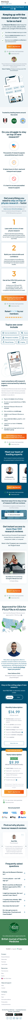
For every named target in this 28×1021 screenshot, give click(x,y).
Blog (2, 973)
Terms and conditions (6, 999)
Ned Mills (14, 841)
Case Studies (4, 964)
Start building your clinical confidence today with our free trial (14, 436)
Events (2, 975)
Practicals (3, 961)
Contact (3, 988)
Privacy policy (4, 1002)
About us (3, 994)
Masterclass (4, 959)
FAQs (2, 985)
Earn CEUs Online (7, 978)
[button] (24, 567)
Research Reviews (5, 956)
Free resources (4, 970)
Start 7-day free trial (14, 46)
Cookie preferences (6, 1004)
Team (2, 997)
